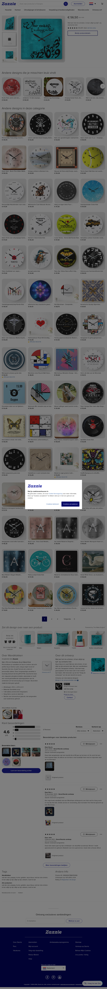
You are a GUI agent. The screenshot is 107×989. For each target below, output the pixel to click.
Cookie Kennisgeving (55, 493)
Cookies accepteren (70, 504)
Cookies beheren (52, 504)
